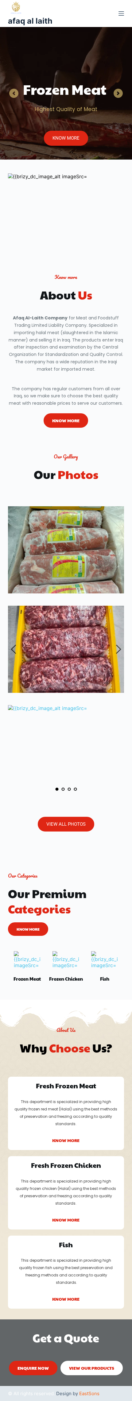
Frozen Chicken (66, 978)
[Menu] (121, 13)
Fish (104, 978)
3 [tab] (69, 789)
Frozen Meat (27, 978)
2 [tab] (62, 789)
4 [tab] (75, 789)
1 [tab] (56, 789)
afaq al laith (30, 20)
